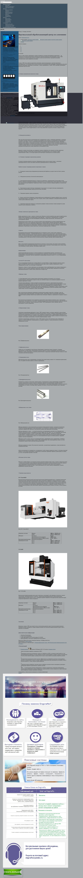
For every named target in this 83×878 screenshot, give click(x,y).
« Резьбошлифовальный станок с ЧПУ (42, 642)
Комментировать (24, 649)
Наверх (20, 673)
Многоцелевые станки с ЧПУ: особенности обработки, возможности (9, 55)
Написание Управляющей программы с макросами (8, 73)
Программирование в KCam (9, 34)
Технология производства (9, 51)
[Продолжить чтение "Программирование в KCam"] (9, 46)
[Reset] (12, 2)
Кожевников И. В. (25, 37)
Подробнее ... (5, 53)
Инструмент (6, 71)
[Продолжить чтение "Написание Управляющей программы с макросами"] (9, 78)
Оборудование (29, 641)
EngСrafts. (9, 97)
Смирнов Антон (52, 649)
